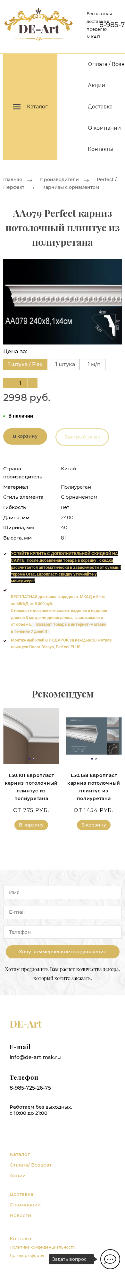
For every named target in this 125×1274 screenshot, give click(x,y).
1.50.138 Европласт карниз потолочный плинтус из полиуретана (93, 786)
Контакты (100, 149)
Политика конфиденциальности (42, 1247)
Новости (20, 1215)
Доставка (100, 107)
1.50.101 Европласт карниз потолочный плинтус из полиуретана (31, 786)
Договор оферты (27, 1255)
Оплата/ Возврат (31, 1165)
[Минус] (8, 383)
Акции (96, 85)
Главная (12, 179)
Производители (59, 179)
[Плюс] (33, 383)
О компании (104, 128)
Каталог (20, 1154)
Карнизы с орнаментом (70, 187)
